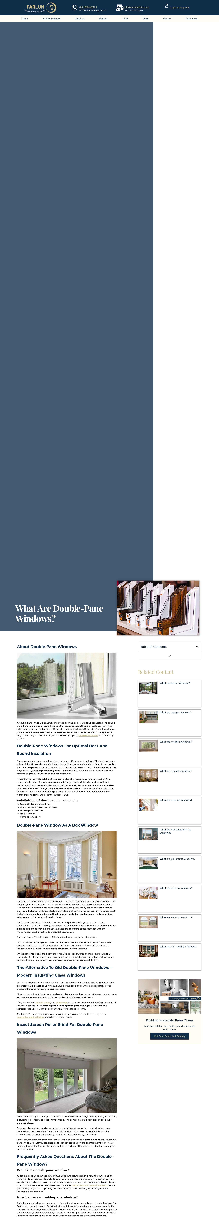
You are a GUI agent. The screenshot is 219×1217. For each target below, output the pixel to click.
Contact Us (191, 18)
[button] (197, 646)
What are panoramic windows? (177, 859)
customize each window (30, 1017)
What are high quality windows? (178, 946)
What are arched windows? (175, 771)
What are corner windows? (175, 683)
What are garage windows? (175, 712)
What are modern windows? (176, 741)
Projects (103, 18)
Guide (126, 18)
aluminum (61, 1002)
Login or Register (179, 7)
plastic (39, 1002)
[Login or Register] (167, 6)
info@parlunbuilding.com (136, 7)
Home (25, 18)
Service (167, 18)
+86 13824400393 (88, 7)
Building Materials (51, 18)
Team (146, 18)
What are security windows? (176, 917)
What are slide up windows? (176, 800)
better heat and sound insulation (90, 1185)
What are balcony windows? (176, 888)
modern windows (88, 735)
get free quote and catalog (169, 1036)
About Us (80, 18)
